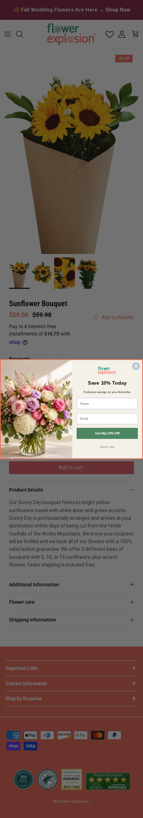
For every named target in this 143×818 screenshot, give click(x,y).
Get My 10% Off (107, 433)
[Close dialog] (136, 366)
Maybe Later (107, 446)
